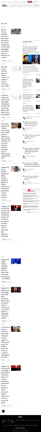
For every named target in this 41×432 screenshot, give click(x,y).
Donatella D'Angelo (29, 155)
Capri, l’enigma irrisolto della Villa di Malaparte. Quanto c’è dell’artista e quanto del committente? (32, 150)
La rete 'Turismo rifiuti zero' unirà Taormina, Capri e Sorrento (31, 177)
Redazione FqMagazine (4, 60)
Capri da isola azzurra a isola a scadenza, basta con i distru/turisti (32, 136)
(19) (26, 171)
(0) (10, 60)
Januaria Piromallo (3, 89)
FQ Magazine (18, 2)
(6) (39, 113)
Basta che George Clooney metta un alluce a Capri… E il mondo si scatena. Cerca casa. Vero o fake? (5, 76)
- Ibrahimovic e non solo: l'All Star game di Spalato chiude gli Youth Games (30, 196)
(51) (26, 143)
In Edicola (9, 2)
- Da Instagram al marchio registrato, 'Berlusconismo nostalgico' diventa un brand (29, 193)
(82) (39, 74)
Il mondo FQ (24, 2)
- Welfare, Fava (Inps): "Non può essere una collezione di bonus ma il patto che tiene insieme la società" (30, 207)
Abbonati (30, 1)
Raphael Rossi (28, 182)
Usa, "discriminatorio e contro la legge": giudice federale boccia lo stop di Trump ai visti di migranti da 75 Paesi (28, 108)
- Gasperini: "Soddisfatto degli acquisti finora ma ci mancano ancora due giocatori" (31, 201)
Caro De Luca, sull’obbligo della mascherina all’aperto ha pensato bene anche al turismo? (32, 164)
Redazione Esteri (26, 74)
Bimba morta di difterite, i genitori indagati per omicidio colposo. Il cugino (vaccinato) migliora (28, 96)
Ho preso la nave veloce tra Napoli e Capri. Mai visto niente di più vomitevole (30, 123)
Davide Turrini (3, 360)
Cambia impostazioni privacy (13, 421)
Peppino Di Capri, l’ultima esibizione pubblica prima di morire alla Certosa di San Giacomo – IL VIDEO (5, 269)
